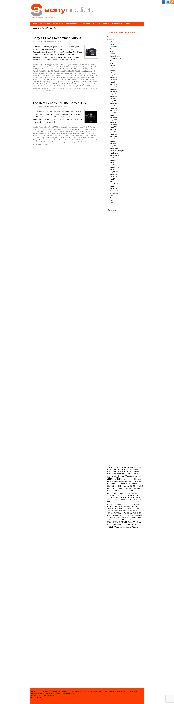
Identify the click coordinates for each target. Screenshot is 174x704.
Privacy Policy (72, 693)
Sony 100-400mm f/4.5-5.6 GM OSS (66, 69)
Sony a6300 (113, 82)
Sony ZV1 (113, 186)
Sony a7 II (113, 101)
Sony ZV (112, 179)
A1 (54, 65)
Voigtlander (135, 527)
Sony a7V (113, 139)
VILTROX (113, 526)
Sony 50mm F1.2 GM (62, 82)
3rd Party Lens (43, 127)
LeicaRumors (58, 23)
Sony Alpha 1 (82, 84)
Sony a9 (112, 141)
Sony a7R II (113, 117)
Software (112, 70)
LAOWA (125, 475)
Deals (111, 49)
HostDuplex (40, 698)
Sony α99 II (113, 188)
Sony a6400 (113, 84)
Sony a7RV (113, 124)
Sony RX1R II (114, 174)
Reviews (112, 68)
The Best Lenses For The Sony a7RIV (59, 103)
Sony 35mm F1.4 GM (83, 77)
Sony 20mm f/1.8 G (79, 75)
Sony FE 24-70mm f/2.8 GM (74, 137)
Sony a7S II (113, 132)
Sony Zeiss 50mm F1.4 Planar (48, 140)
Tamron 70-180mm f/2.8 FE (118, 510)
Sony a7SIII (113, 134)
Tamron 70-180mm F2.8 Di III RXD (70, 88)
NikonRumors (45, 23)
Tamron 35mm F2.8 (118, 504)
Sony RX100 (114, 172)
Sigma (111, 478)
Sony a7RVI (113, 127)
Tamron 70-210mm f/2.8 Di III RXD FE (124, 518)
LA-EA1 (63, 65)
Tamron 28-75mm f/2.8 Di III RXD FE (121, 502)
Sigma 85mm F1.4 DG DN (46, 69)
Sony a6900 (113, 96)
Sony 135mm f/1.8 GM (56, 73)
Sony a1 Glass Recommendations (57, 38)
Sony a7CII (113, 108)
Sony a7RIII (113, 120)
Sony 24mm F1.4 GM (55, 77)
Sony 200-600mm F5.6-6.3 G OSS (62, 75)
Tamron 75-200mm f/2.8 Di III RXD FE (122, 521)
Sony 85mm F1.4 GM (81, 135)
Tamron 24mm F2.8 (131, 493)
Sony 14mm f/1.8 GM (70, 73)
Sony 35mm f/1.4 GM (69, 77)
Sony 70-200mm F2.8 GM (66, 135)
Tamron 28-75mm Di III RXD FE (124, 497)
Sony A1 (41, 65)
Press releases (114, 65)
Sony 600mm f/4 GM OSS (78, 82)
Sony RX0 (113, 160)
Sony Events (114, 153)
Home (35, 23)
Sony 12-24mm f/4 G (39, 133)
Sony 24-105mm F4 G (69, 133)
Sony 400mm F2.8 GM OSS (76, 79)
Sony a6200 (113, 80)
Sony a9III (113, 146)
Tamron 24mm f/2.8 (117, 493)
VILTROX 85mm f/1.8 (125, 527)
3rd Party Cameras (115, 42)
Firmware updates (115, 58)
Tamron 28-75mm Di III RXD (122, 495)
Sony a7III (113, 113)
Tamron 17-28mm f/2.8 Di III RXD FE (123, 489)
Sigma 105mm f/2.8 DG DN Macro (78, 65)
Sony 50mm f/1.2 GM (48, 82)
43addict (106, 23)
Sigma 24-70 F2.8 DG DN (77, 67)
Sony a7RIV (52, 127)
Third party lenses (115, 191)
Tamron (121, 478)
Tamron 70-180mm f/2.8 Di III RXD (52, 86)
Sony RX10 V (114, 169)
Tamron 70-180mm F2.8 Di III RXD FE (127, 515)
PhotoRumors (85, 23)
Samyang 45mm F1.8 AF (81, 127)
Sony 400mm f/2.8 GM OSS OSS (57, 79)
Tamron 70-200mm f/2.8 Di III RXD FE (121, 517)
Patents (112, 63)
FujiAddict (96, 23)
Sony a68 (113, 94)
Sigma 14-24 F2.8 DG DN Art (67, 129)
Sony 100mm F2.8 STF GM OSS (70, 71)
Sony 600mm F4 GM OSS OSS (68, 84)
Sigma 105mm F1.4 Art (50, 129)
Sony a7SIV (113, 136)
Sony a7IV (113, 115)
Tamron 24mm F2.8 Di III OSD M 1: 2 (71, 140)
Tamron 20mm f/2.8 (125, 491)
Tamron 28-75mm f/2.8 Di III (115, 499)
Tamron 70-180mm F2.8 (51, 88)
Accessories (113, 46)
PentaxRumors (71, 23)
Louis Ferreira (40, 41)
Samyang (139, 475)
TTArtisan (125, 524)
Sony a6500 (113, 87)
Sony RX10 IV (114, 167)
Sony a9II (113, 143)
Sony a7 (112, 98)
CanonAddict (117, 23)
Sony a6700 (113, 91)
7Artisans (110, 467)
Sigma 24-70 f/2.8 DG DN (60, 67)
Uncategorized (114, 193)
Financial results (115, 56)
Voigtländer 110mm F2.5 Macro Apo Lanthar (57, 142)
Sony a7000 (113, 103)
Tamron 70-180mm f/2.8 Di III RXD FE (76, 86)
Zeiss (111, 200)
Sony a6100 (113, 77)
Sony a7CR (113, 110)
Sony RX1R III (114, 177)
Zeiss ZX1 (113, 203)
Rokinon (131, 476)
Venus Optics (133, 524)
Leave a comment (47, 90)
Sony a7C (113, 106)
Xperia (112, 198)
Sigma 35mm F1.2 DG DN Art (44, 131)
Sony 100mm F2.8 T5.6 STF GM (85, 131)
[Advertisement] (125, 300)
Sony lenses (61, 127)
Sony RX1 (113, 162)
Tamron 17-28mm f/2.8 (120, 483)
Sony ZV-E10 (114, 184)
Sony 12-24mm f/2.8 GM (88, 71)
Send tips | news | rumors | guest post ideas (121, 32)
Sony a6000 (113, 75)
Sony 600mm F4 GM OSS (50, 84)
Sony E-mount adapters (117, 151)
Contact (127, 23)
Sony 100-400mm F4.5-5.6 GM (64, 131)
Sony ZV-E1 (113, 181)
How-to (112, 61)
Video (112, 195)
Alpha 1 (57, 65)
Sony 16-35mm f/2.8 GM (85, 73)
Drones (112, 51)
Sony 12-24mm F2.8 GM (40, 73)
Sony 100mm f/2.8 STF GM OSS (49, 71)
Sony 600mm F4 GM (50, 135)
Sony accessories (115, 148)
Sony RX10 (113, 165)
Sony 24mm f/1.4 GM (41, 77)
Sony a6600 (113, 89)
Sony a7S (113, 129)
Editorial (112, 54)
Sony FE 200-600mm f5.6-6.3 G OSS (52, 137)
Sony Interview (114, 155)
